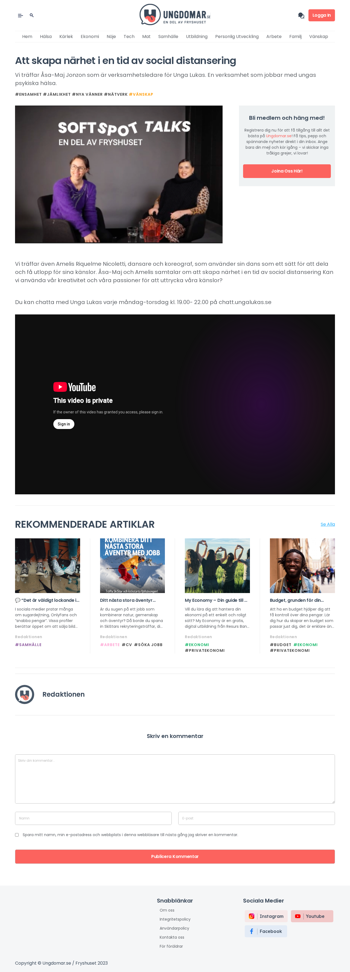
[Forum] (303, 15)
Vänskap (318, 36)
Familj (295, 36)
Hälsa (46, 36)
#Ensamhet (28, 94)
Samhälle (168, 36)
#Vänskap (141, 94)
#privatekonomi (205, 650)
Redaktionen (28, 637)
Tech (129, 36)
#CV (127, 644)
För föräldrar (171, 946)
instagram (272, 916)
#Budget (280, 644)
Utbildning (197, 36)
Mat (146, 36)
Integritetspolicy (175, 919)
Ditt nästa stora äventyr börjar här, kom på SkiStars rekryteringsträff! (129, 600)
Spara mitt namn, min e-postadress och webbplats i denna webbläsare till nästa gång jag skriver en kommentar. (130, 834)
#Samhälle (28, 644)
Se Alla (328, 524)
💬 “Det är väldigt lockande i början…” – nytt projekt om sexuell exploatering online (45, 600)
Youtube (315, 916)
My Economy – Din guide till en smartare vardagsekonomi (217, 600)
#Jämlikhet (57, 94)
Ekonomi (90, 36)
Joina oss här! (287, 171)
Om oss (167, 910)
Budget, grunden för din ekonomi (295, 600)
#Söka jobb (148, 644)
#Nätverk (116, 94)
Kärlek (66, 36)
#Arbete (110, 644)
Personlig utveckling (237, 36)
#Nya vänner (87, 94)
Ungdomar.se (278, 136)
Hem (27, 36)
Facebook (271, 931)
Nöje (111, 36)
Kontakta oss (172, 937)
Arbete (274, 36)
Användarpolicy (174, 928)
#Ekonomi (197, 644)
